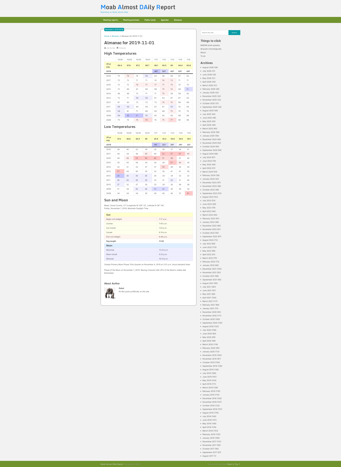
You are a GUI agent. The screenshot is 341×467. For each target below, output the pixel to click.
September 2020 (209, 323)
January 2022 (208, 265)
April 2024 (206, 168)
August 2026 (208, 67)
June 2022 (207, 247)
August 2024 (208, 154)
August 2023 (208, 197)
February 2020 (208, 348)
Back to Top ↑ (234, 464)
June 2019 (207, 377)
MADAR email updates (210, 45)
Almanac (178, 19)
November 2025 (209, 100)
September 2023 (209, 193)
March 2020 (207, 344)
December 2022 (209, 226)
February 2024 (208, 175)
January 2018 (208, 438)
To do (202, 56)
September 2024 (209, 150)
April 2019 (206, 384)
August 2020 (208, 326)
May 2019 (206, 380)
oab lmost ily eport (138, 7)
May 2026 (206, 78)
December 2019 (209, 355)
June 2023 (207, 204)
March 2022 (207, 258)
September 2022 (209, 236)
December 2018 (209, 398)
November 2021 (209, 272)
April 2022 (206, 254)
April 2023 (206, 211)
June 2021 (207, 290)
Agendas (165, 19)
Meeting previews (131, 19)
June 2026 (207, 74)
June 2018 (207, 420)
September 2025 (209, 107)
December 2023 (209, 182)
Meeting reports (110, 19)
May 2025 (206, 121)
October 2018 (208, 405)
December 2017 (209, 441)
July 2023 (206, 200)
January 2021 (208, 308)
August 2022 (208, 240)
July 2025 (206, 114)
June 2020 (207, 333)
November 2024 (209, 143)
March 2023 (207, 215)
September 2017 (209, 452)
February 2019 (208, 391)
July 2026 (206, 71)
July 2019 (206, 373)
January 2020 (208, 351)
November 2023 (209, 186)
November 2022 (209, 229)
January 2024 (208, 179)
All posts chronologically (210, 49)
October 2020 (208, 319)
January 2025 (208, 136)
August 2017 (207, 456)
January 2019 (208, 395)
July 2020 (206, 330)
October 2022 (208, 233)
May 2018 (206, 423)
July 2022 (206, 243)
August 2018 (208, 413)
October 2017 (208, 449)
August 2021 (207, 283)
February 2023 (208, 218)
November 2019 (209, 359)
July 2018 (206, 416)
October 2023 (208, 190)
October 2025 (208, 103)
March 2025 (207, 128)
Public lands (150, 19)
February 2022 (208, 261)
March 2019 (207, 387)
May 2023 (206, 208)
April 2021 (206, 297)
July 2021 (206, 287)
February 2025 (208, 132)
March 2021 (207, 301)
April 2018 (206, 427)
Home (106, 36)
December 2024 (209, 139)
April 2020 (206, 341)
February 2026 (208, 89)
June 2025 (207, 118)
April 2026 (206, 82)
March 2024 (207, 172)
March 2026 (207, 85)
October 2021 (208, 276)
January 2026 (208, 92)
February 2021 (208, 305)
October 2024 (208, 146)
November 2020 (209, 315)
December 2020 (209, 312)
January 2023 (208, 222)
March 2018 (207, 431)
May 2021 (206, 294)
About (203, 52)
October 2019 (208, 362)
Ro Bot (112, 48)
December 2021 (209, 269)
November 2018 (209, 402)
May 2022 (206, 251)
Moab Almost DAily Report (112, 464)
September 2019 (209, 366)
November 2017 (209, 445)
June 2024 (207, 161)
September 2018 (209, 409)
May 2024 (206, 164)
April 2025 (206, 125)
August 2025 (208, 110)
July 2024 (206, 157)
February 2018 (208, 434)
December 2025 (209, 96)
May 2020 (206, 337)
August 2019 (208, 369)
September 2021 (209, 279)
